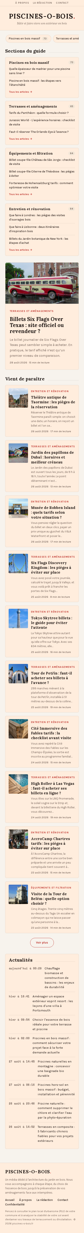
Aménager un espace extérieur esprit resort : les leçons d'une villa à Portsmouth (53, 1003)
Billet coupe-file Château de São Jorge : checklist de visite (42, 162)
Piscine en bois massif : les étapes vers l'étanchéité (35, 83)
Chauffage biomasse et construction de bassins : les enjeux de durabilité (59, 977)
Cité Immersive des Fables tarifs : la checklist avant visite (51, 733)
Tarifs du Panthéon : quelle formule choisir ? (39, 112)
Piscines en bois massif (29, 63)
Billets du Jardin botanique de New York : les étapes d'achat (38, 241)
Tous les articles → (20, 92)
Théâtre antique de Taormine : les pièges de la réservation (53, 402)
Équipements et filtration (31, 153)
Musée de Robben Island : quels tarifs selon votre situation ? (53, 512)
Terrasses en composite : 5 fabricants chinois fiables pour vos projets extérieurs (56, 1134)
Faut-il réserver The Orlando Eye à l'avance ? (39, 131)
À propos (22, 3)
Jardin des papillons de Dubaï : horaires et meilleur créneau (52, 457)
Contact (62, 3)
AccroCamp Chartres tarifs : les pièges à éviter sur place (50, 843)
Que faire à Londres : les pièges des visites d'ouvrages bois (37, 217)
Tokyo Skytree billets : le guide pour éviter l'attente (51, 623)
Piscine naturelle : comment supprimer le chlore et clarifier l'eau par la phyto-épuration (55, 1110)
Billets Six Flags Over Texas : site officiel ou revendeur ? (37, 325)
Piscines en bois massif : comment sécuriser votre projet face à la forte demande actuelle (52, 1045)
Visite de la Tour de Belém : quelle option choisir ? (50, 899)
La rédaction (42, 3)
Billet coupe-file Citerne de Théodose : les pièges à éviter (42, 173)
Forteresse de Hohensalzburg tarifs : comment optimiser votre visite (41, 185)
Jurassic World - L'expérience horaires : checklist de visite (42, 122)
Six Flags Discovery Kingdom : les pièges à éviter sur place (51, 567)
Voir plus (42, 942)
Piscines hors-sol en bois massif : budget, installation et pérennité (56, 1089)
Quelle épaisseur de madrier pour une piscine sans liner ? (39, 71)
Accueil (9, 1200)
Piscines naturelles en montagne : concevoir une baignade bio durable (55, 1068)
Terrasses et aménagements (33, 106)
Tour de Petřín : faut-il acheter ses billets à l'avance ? (51, 678)
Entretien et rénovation (29, 209)
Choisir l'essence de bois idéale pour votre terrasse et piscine (52, 1024)
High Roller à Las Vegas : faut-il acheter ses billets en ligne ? (52, 788)
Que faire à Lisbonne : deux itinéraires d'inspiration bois (34, 229)
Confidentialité (15, 1204)
